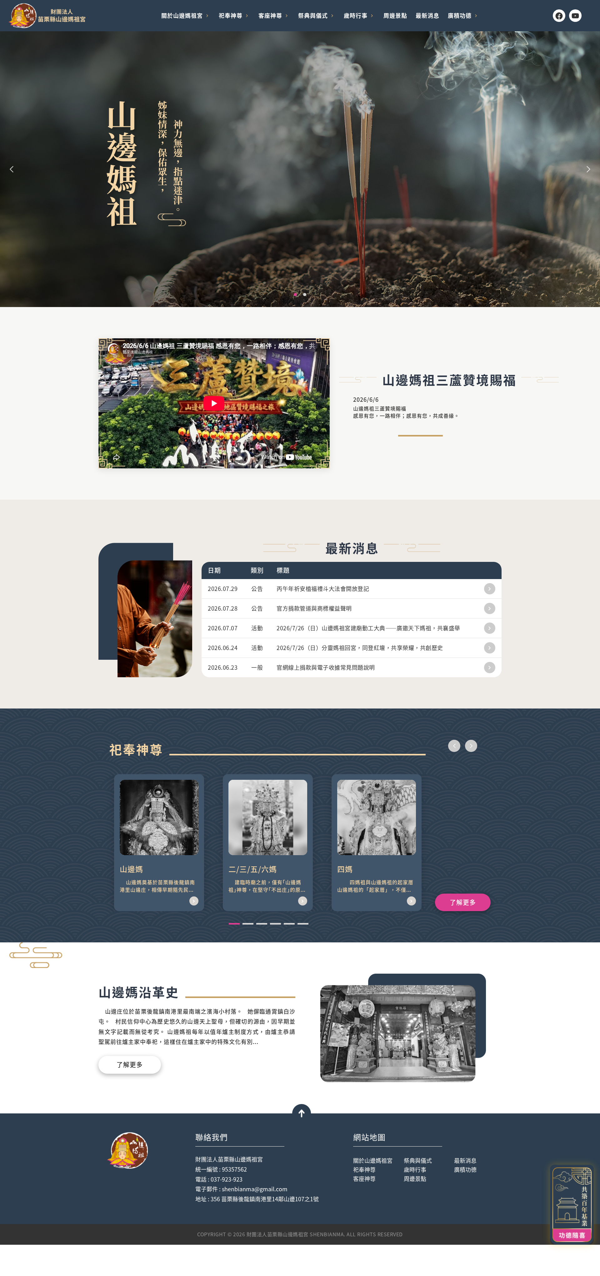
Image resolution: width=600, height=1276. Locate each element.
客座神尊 (270, 15)
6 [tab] (303, 924)
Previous (11, 169)
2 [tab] (306, 296)
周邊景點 (395, 15)
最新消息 (427, 15)
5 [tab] (289, 924)
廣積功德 (460, 15)
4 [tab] (275, 924)
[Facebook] (559, 15)
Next (588, 169)
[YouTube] (575, 15)
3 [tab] (261, 924)
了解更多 (463, 902)
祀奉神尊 (230, 15)
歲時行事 (356, 15)
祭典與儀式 (313, 15)
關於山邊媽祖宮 (182, 15)
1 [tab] (297, 296)
